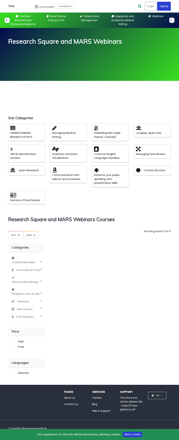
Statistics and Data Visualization (64, 156)
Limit (29, 235)
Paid (21, 342)
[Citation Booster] (139, 171)
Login (150, 6)
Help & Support (101, 411)
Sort (13, 235)
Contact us (71, 404)
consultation (65, 6)
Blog (94, 404)
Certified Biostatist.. (24, 262)
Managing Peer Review (150, 154)
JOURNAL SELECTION (148, 133)
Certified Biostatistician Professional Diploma (23, 20)
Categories (46, 7)
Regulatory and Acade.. (26, 293)
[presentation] (7, 20)
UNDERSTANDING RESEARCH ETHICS (21, 135)
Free (21, 347)
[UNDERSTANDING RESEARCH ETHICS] (14, 129)
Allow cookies (132, 434)
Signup (164, 6)
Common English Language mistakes (107, 156)
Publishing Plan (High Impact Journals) (107, 135)
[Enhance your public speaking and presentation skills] (98, 171)
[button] (26, 270)
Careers (97, 397)
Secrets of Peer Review (25, 200)
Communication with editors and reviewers (66, 177)
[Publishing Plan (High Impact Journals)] (97, 129)
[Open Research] (14, 171)
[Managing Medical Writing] (55, 129)
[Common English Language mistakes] (98, 150)
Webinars (158, 16)
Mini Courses (25, 309)
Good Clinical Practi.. (28, 270)
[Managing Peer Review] (139, 150)
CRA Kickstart (25, 316)
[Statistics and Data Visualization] (57, 150)
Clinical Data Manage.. (25, 281)
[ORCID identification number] (13, 150)
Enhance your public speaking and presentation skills (107, 179)
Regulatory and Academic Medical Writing (122, 20)
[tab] (26, 260)
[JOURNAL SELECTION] (140, 129)
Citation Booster (155, 170)
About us (69, 397)
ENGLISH (23, 373)
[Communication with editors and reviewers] (56, 171)
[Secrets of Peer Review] (14, 196)
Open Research (29, 170)
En (157, 395)
